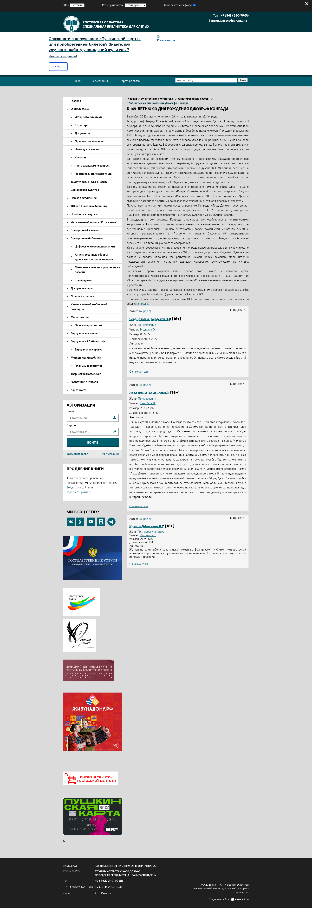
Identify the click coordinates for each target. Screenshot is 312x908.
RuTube (101, 519)
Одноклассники (80, 519)
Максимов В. (148, 535)
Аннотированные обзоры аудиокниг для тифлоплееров (94, 257)
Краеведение (83, 280)
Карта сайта (78, 390)
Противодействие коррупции (93, 173)
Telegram (111, 519)
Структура (81, 125)
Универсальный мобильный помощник (89, 307)
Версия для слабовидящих (228, 20)
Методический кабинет (86, 357)
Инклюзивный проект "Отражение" (94, 222)
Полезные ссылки (82, 296)
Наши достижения (87, 149)
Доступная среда (82, 288)
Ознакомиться (138, 371)
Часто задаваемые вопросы (92, 165)
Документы (82, 133)
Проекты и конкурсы (84, 214)
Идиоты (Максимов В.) (146, 526)
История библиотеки (88, 117)
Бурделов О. (147, 329)
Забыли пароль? (77, 454)
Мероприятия (80, 317)
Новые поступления (84, 198)
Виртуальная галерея (84, 333)
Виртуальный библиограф (88, 341)
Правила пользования (89, 141)
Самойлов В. (148, 403)
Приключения (147, 325)
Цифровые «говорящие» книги (95, 246)
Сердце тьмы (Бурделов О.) (149, 319)
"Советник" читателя (84, 382)
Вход (77, 81)
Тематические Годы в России (89, 182)
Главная (76, 101)
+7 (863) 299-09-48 (109, 887)
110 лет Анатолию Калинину (89, 206)
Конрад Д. (142, 303)
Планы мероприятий (88, 325)
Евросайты (242, 899)
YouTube (91, 519)
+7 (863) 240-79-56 (235, 15)
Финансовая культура (85, 189)
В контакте (71, 522)
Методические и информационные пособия (97, 270)
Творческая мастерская (86, 374)
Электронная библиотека (87, 238)
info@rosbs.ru (105, 893)
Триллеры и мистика (151, 531)
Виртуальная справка (89, 349)
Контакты (81, 157)
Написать (58, 66)
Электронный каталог (85, 230)
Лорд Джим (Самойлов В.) (148, 393)
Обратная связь (129, 81)
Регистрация (100, 81)
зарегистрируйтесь (79, 492)
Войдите (72, 487)
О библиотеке (80, 109)
